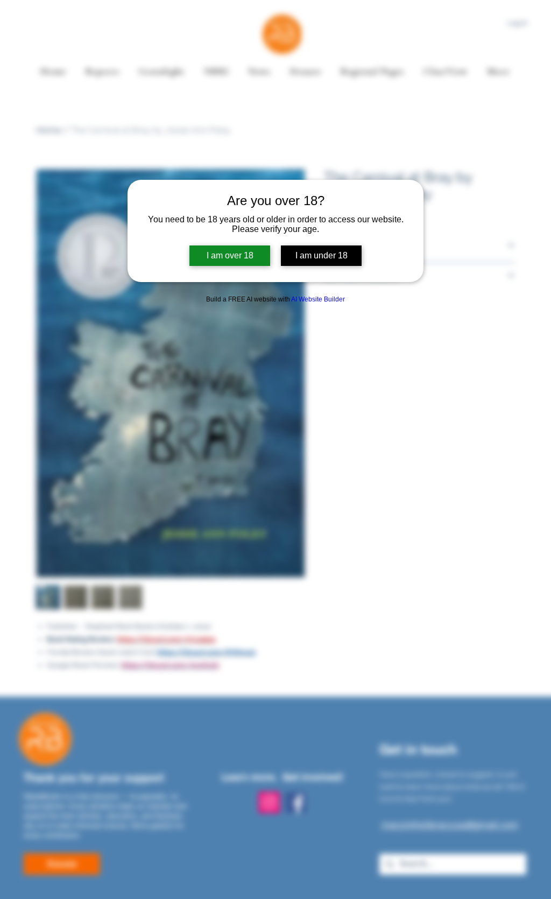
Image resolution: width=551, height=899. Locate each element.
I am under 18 (321, 255)
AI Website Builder (318, 299)
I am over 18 (230, 255)
